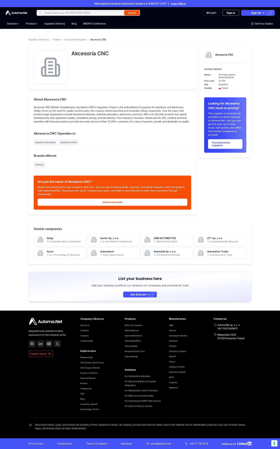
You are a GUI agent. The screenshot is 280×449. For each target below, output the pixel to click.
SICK (171, 377)
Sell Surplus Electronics (92, 362)
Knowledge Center (89, 409)
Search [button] (132, 12)
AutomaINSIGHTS (133, 335)
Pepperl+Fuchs (177, 366)
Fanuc (172, 361)
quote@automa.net (161, 443)
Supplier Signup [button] (38, 353)
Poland (56, 39)
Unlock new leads (112, 202)
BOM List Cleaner (133, 325)
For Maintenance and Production (141, 390)
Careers (84, 335)
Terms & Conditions (96, 443)
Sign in (231, 12)
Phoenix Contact (177, 351)
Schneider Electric (178, 335)
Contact (84, 330)
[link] (46, 321)
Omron (172, 330)
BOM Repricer (132, 330)
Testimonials (86, 340)
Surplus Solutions (89, 373)
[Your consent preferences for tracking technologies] (274, 443)
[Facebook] (32, 343)
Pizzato (172, 346)
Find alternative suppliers (221, 144)
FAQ (82, 393)
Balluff (172, 356)
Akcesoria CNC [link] (98, 39)
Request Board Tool (135, 351)
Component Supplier (75, 39)
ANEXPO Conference (94, 23)
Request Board (87, 378)
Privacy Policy (36, 443)
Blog (74, 23)
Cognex (173, 382)
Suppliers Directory (55, 23)
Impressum (126, 443)
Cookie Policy (65, 443)
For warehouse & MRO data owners (143, 401)
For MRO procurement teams (139, 395)
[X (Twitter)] (57, 343)
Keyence (173, 387)
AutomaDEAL (131, 346)
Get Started (138, 294)
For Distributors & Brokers (138, 376)
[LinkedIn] (40, 343)
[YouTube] (48, 343)
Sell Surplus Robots (90, 367)
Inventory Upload (89, 404)
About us (84, 325)
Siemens (173, 340)
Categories (86, 388)
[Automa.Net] (16, 13)
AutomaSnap (131, 356)
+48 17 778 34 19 (198, 443)
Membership (86, 357)
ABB (171, 325)
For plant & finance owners (138, 406)
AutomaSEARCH (133, 340)
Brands (84, 383)
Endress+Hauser (177, 372)
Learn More (178, 3)
